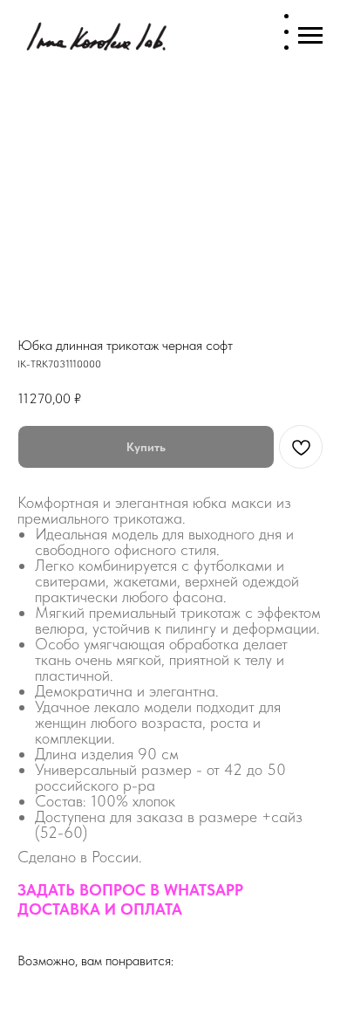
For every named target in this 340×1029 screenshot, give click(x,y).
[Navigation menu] (310, 36)
